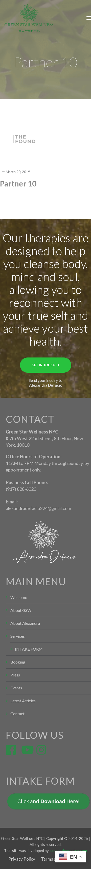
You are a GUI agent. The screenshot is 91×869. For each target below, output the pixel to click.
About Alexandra (25, 623)
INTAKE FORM (29, 649)
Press (15, 674)
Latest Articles (23, 700)
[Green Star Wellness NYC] (29, 17)
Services (17, 636)
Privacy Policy (21, 859)
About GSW (20, 610)
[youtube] (25, 746)
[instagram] (40, 746)
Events (16, 687)
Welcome (18, 597)
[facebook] (9, 746)
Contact (17, 713)
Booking (17, 661)
